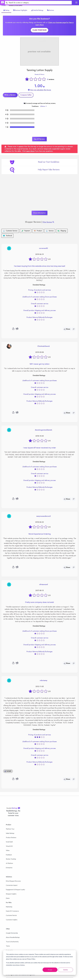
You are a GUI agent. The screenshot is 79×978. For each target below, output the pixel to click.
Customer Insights (11, 919)
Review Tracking (11, 859)
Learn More (30, 151)
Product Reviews (11, 837)
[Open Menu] (76, 2)
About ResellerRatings (13, 937)
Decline (65, 970)
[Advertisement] (39, 195)
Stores (3, 5)
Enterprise (9, 867)
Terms (8, 946)
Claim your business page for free (60, 22)
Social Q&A (9, 842)
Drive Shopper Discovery (13, 881)
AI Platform (9, 863)
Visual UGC (9, 846)
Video (8, 850)
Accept (50, 970)
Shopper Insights (11, 894)
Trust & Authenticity (12, 941)
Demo (8, 898)
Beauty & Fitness (39, 74)
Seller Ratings (10, 833)
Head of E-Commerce (12, 911)
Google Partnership (12, 933)
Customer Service (11, 915)
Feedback (9, 855)
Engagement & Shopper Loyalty (15, 889)
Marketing (9, 907)
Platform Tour (10, 829)
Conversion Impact (11, 885)
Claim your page (39, 30)
